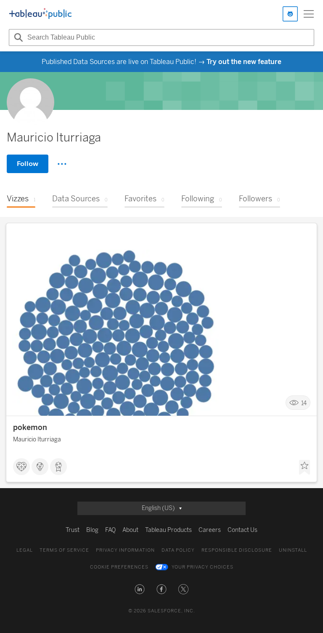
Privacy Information (125, 550)
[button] (139, 589)
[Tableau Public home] (40, 13)
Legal (24, 550)
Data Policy (178, 550)
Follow (27, 163)
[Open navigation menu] (308, 13)
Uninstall (293, 550)
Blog (92, 530)
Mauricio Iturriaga (37, 439)
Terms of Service (64, 550)
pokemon (30, 427)
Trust (72, 530)
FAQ (110, 530)
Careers (210, 530)
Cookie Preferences (119, 567)
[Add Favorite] (304, 467)
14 (304, 402)
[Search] (17, 37)
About (130, 530)
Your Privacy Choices (202, 567)
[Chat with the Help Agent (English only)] (290, 13)
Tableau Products (168, 530)
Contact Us (242, 530)
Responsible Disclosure (236, 550)
